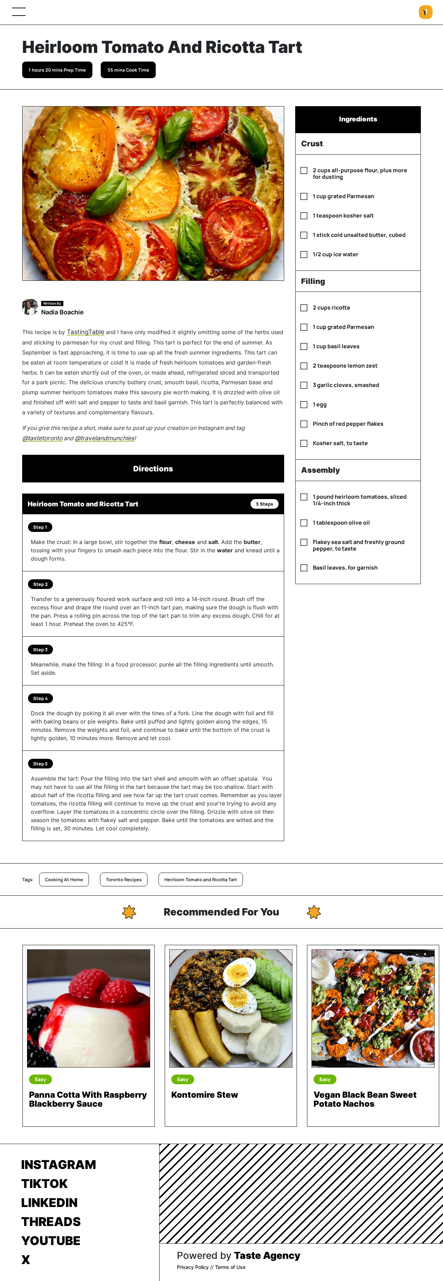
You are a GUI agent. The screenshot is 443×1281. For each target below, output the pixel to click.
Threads (51, 1221)
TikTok (44, 1183)
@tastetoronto (42, 438)
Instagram (58, 1164)
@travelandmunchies (104, 438)
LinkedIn (49, 1202)
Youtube (51, 1240)
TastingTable (85, 331)
